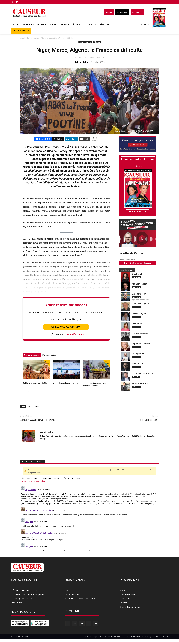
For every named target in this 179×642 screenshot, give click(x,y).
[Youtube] (95, 623)
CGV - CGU (125, 598)
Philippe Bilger (139, 313)
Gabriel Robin (81, 62)
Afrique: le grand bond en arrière (65, 383)
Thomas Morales (140, 383)
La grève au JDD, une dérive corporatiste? (37, 420)
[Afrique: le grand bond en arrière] (66, 369)
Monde (97, 42)
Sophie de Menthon (141, 343)
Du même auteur (49, 355)
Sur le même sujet (31, 355)
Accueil (22, 38)
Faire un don (16, 602)
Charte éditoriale (127, 594)
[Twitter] (21, 2)
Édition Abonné (33, 38)
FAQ (67, 590)
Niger (30, 406)
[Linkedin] (81, 623)
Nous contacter (72, 594)
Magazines (146, 24)
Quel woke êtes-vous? (149, 420)
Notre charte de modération (33, 481)
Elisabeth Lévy (139, 274)
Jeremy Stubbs (139, 353)
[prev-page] (24, 391)
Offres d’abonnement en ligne (24, 590)
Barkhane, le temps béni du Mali (35, 383)
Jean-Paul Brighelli (140, 304)
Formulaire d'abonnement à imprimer (27, 594)
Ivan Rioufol (137, 363)
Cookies (123, 602)
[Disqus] (89, 518)
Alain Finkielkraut (140, 284)
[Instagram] (74, 623)
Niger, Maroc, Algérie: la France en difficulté (89, 50)
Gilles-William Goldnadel (143, 373)
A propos (124, 590)
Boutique (28, 1)
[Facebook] (13, 2)
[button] (54, 13)
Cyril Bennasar (139, 294)
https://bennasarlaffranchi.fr (140, 300)
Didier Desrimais (140, 333)
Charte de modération (130, 607)
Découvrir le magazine (137, 211)
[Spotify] (17, 2)
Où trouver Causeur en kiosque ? (80, 598)
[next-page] (28, 391)
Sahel (36, 406)
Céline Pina (137, 323)
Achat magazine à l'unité (21, 598)
